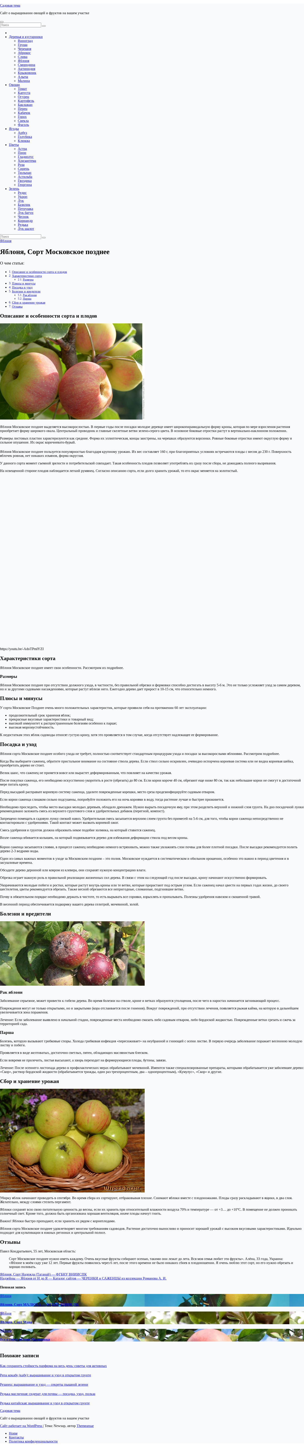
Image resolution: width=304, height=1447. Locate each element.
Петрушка (25, 209)
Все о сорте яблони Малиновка (25, 1339)
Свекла (23, 121)
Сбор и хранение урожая (28, 302)
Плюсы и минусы (23, 283)
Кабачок (24, 113)
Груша (22, 45)
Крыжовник (27, 73)
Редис (22, 193)
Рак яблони (30, 295)
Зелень (14, 189)
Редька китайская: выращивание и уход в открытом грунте (45, 1403)
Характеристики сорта (27, 276)
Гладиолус (26, 157)
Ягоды (14, 129)
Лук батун (25, 213)
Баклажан (25, 105)
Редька (23, 225)
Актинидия (26, 69)
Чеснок (23, 217)
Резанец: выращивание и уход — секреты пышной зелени (44, 1384)
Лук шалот (26, 229)
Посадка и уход (22, 287)
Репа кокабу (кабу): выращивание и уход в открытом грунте (45, 1375)
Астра (22, 149)
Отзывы (17, 306)
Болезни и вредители (26, 291)
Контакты (16, 1437)
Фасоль (23, 125)
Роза (21, 165)
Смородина (26, 65)
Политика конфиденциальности (33, 1441)
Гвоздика (25, 181)
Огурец (23, 97)
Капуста (24, 93)
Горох (22, 117)
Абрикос (24, 53)
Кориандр (25, 221)
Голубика (25, 137)
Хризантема (27, 161)
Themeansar (85, 1426)
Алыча (23, 77)
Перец (22, 109)
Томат (22, 89)
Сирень (23, 169)
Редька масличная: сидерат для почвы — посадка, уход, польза (47, 1394)
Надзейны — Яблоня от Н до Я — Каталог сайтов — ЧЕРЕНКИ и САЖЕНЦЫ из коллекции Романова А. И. (83, 1278)
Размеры (28, 279)
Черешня (24, 49)
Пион (22, 153)
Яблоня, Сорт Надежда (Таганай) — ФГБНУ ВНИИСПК (43, 1274)
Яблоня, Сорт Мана (16, 1322)
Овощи (14, 85)
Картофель (26, 101)
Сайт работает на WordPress (21, 1426)
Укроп (22, 197)
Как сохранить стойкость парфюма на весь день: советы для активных (53, 1366)
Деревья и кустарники (26, 37)
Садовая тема (10, 5)
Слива (22, 57)
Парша (27, 298)
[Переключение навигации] (2, 21)
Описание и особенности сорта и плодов (39, 272)
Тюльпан (24, 173)
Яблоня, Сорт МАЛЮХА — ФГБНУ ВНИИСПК (39, 1304)
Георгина (25, 185)
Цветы (14, 145)
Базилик (24, 205)
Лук (21, 201)
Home (13, 1433)
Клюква (24, 141)
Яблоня (23, 61)
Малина (24, 81)
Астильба (25, 177)
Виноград (25, 41)
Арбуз (22, 133)
